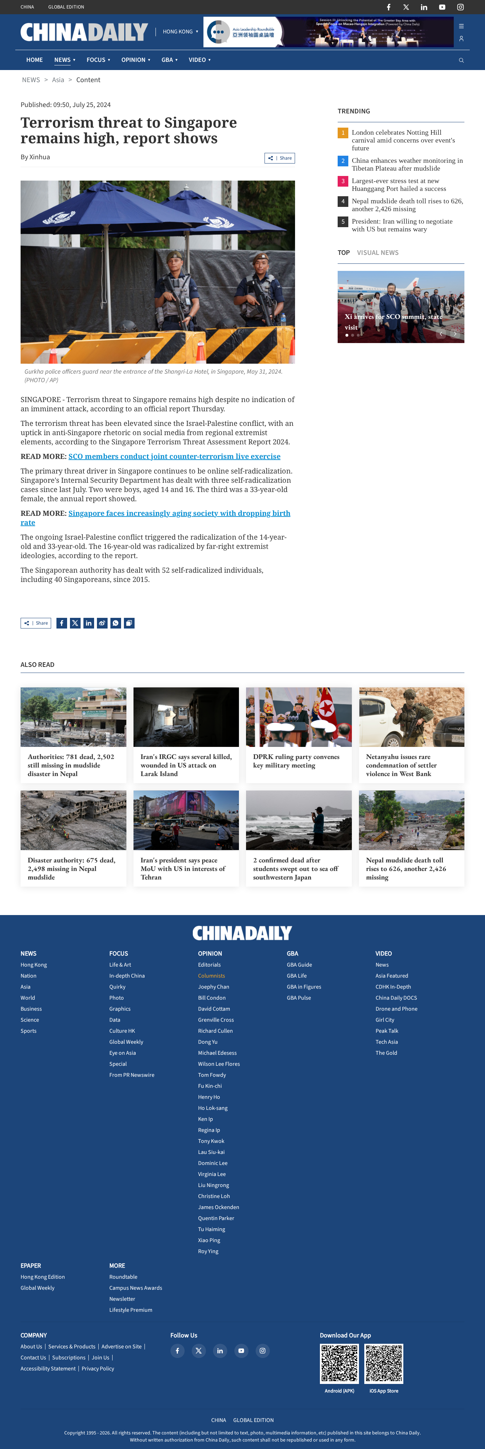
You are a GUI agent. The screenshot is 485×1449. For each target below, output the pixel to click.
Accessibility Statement (48, 1369)
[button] (346, 335)
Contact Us (33, 1358)
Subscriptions (69, 1358)
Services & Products (72, 1347)
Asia (58, 80)
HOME (34, 59)
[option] (401, 307)
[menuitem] (178, 32)
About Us (31, 1347)
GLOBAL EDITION (66, 7)
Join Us (100, 1358)
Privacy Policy (98, 1369)
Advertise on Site (122, 1347)
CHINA (27, 7)
